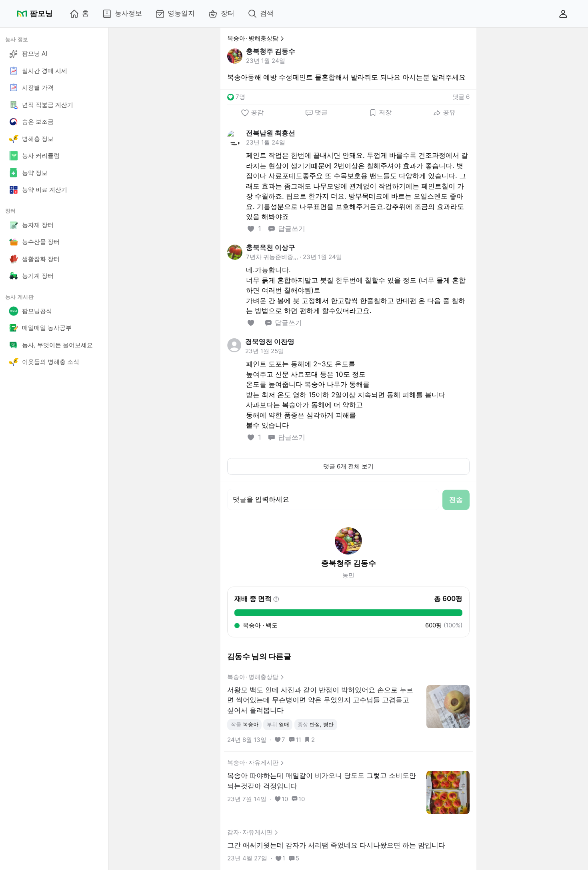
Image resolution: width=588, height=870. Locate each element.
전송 (456, 500)
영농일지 (181, 13)
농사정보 (128, 13)
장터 (227, 13)
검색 (267, 13)
